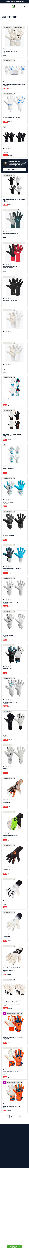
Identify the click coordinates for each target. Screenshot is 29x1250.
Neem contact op (13, 169)
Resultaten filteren (13, 1246)
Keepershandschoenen (12, 13)
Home (2, 13)
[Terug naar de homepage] (13, 6)
